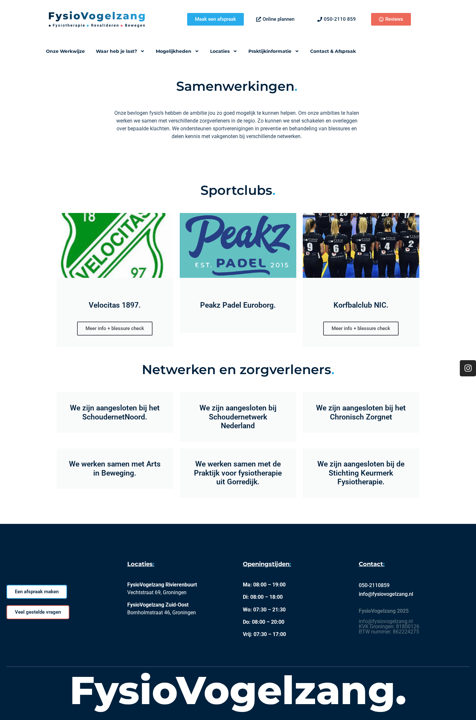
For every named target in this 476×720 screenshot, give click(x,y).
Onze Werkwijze (65, 51)
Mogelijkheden (173, 51)
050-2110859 (374, 585)
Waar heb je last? (116, 51)
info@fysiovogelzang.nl (386, 594)
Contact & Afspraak (333, 51)
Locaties (220, 51)
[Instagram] (468, 368)
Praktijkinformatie (269, 51)
